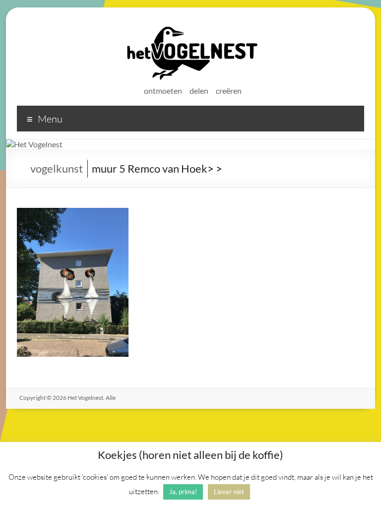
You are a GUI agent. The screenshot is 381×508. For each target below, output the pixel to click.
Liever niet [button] (229, 492)
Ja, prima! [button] (183, 492)
